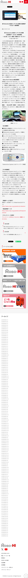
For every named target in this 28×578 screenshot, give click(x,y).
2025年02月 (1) (4, 344)
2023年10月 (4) (4, 372)
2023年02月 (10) (5, 386)
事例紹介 (3, 558)
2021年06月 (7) (4, 421)
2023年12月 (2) (4, 369)
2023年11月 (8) (4, 371)
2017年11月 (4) (4, 497)
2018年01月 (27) (5, 493)
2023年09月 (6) (4, 374)
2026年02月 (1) (4, 328)
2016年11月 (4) (4, 518)
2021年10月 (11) (5, 414)
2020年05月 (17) (5, 444)
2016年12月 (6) (4, 516)
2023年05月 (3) (4, 381)
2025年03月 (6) (4, 342)
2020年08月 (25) (5, 439)
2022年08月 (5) (4, 397)
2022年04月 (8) (4, 404)
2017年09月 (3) (4, 500)
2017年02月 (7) (4, 513)
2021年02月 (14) (5, 428)
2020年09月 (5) (4, 437)
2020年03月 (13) (5, 448)
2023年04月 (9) (4, 383)
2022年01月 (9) (4, 409)
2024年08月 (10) (5, 355)
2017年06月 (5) (4, 506)
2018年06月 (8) (4, 485)
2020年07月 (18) (5, 441)
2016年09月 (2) (4, 522)
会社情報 (3, 562)
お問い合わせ (22, 1)
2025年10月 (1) (4, 334)
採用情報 (3, 565)
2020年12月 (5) (4, 432)
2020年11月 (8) (4, 434)
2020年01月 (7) (4, 451)
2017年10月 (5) (4, 499)
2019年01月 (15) (5, 472)
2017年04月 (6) (4, 509)
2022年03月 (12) (5, 406)
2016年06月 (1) (4, 527)
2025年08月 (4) (4, 337)
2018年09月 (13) (5, 479)
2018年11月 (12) (5, 476)
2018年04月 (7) (4, 488)
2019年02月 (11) (5, 471)
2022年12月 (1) (4, 390)
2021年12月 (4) (4, 411)
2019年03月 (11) (5, 469)
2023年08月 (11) (5, 376)
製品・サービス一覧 (5, 555)
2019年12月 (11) (5, 453)
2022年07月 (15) (5, 399)
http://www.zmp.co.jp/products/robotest (13, 206)
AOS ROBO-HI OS (5, 553)
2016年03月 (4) (4, 532)
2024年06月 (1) (4, 358)
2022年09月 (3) (4, 395)
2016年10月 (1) (4, 520)
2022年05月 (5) (4, 402)
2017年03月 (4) (4, 511)
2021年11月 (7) (4, 413)
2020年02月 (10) (5, 450)
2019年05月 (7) (4, 465)
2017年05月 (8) (4, 507)
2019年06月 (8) (4, 464)
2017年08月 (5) (4, 502)
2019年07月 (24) (5, 462)
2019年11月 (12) (5, 455)
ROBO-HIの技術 (5, 560)
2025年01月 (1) (4, 346)
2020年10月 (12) (5, 435)
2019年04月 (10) (5, 467)
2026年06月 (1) (4, 323)
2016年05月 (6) (4, 529)
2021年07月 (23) (5, 420)
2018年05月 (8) (4, 486)
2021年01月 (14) (5, 430)
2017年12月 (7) (4, 495)
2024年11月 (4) (4, 349)
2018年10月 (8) (4, 478)
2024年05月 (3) (4, 360)
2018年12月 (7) (4, 474)
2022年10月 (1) (4, 393)
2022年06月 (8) (4, 400)
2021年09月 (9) (4, 416)
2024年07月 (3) (4, 356)
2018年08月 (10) (5, 481)
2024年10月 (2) (4, 351)
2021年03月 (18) (5, 427)
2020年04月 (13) (5, 446)
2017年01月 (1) (4, 514)
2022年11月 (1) (4, 392)
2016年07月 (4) (4, 525)
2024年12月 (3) (4, 348)
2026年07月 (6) (4, 321)
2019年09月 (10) (5, 458)
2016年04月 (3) (4, 530)
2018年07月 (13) (5, 483)
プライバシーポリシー (6, 569)
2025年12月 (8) (4, 330)
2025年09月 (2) (4, 335)
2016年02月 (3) (4, 534)
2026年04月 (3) (4, 327)
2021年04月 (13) (5, 425)
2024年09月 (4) (4, 353)
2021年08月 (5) (4, 418)
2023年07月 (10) (5, 377)
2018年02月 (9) (4, 492)
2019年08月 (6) (4, 460)
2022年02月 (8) (4, 407)
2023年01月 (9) (4, 388)
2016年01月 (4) (4, 536)
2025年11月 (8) (4, 332)
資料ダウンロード (20, 1)
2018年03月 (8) (4, 490)
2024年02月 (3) (4, 365)
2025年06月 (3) (4, 339)
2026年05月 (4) (4, 325)
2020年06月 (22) (5, 442)
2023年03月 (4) (4, 385)
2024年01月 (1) (4, 367)
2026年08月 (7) (4, 320)
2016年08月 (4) (4, 523)
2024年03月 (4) (4, 363)
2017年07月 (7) (4, 504)
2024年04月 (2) (4, 362)
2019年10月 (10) (5, 457)
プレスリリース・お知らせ (7, 567)
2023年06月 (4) (4, 379)
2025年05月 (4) (4, 341)
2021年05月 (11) (5, 423)
